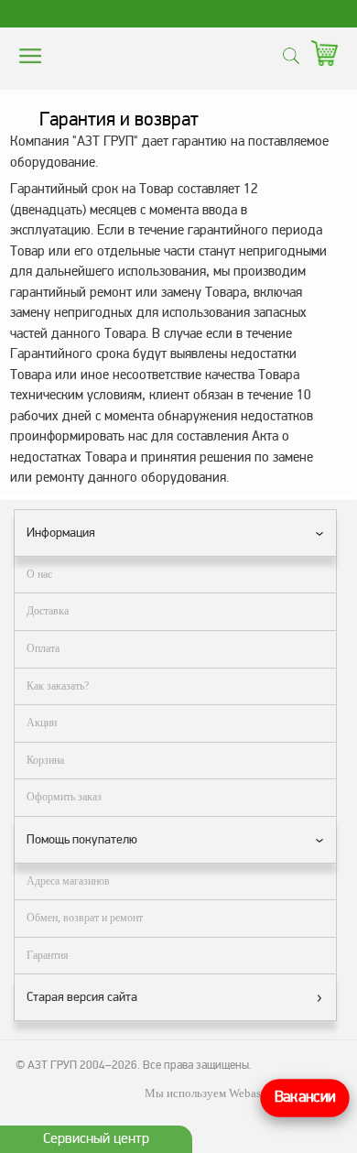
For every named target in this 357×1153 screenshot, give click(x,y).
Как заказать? (58, 686)
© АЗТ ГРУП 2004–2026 (76, 1065)
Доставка (48, 610)
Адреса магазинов (68, 881)
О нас (39, 574)
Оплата (43, 648)
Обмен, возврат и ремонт (85, 917)
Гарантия (48, 955)
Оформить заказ (64, 796)
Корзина (45, 760)
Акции (42, 722)
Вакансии (305, 1097)
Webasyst (252, 1093)
